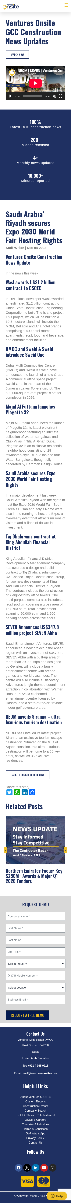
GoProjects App (35, 1133)
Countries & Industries (35, 1124)
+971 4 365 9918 (38, 1065)
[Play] (10, 96)
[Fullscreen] (60, 96)
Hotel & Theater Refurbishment (35, 1115)
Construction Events (35, 1106)
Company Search (35, 1110)
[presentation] (5, 852)
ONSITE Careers (35, 1119)
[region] (35, 1170)
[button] (66, 5)
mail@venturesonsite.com (40, 1073)
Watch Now (17, 54)
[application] (35, 83)
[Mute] (54, 96)
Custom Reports (35, 1101)
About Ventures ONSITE (35, 1096)
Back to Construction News (27, 775)
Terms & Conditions (35, 1128)
